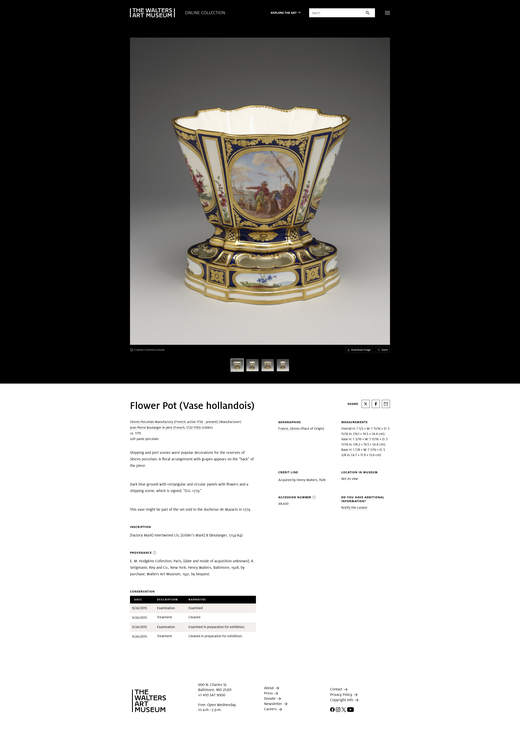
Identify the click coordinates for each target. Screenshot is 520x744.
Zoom (384, 349)
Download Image (361, 349)
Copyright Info (342, 700)
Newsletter (273, 703)
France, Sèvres (289, 428)
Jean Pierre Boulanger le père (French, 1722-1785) (165, 427)
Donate (270, 698)
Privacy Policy (341, 694)
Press (269, 693)
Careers (271, 709)
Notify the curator (354, 507)
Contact (336, 689)
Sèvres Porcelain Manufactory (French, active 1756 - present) (174, 422)
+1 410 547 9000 (211, 695)
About (269, 688)
